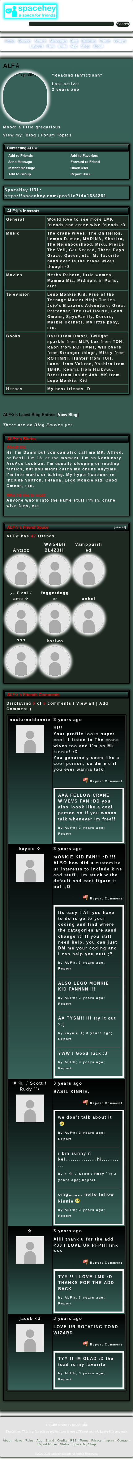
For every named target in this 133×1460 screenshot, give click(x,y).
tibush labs (80, 1424)
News (18, 1440)
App (74, 46)
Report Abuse (47, 1444)
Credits (62, 1440)
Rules (29, 1440)
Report (65, 833)
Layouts (36, 46)
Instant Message (21, 168)
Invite (62, 46)
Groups (120, 41)
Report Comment (105, 781)
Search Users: (15, 23)
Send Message (19, 162)
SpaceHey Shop (84, 1444)
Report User (80, 174)
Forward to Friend (85, 162)
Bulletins (89, 41)
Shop (85, 46)
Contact (122, 1440)
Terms (84, 1440)
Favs (51, 46)
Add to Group (19, 174)
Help (99, 4)
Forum (105, 41)
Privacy (96, 1440)
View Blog (67, 414)
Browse (24, 41)
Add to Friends (20, 155)
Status (64, 1444)
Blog (74, 41)
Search (123, 24)
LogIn (110, 4)
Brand (49, 1440)
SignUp (124, 4)
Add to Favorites (84, 155)
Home (10, 41)
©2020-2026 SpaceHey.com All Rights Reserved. (66, 1453)
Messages (58, 41)
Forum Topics (56, 135)
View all (85, 703)
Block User (79, 168)
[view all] (120, 527)
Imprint (109, 1440)
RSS (73, 1440)
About (98, 46)
